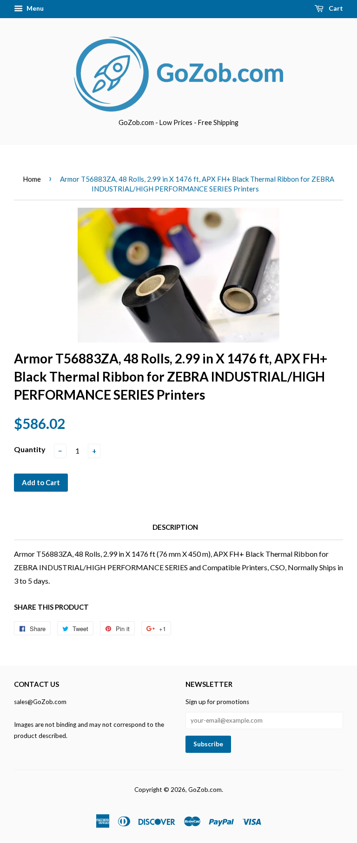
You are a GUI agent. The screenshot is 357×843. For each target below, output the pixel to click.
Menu (34, 8)
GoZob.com (205, 789)
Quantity (30, 449)
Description (175, 527)
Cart (335, 8)
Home (32, 179)
